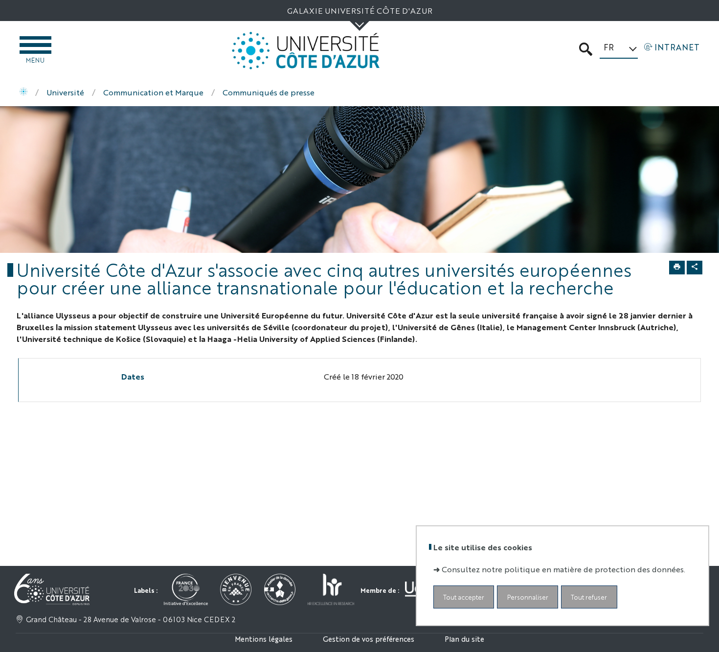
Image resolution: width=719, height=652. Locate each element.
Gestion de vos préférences (368, 638)
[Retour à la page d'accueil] (306, 50)
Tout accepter (463, 597)
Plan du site (464, 638)
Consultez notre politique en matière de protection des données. (563, 569)
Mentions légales (263, 638)
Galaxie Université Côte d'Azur (359, 10)
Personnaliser (527, 597)
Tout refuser (589, 597)
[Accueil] (23, 92)
